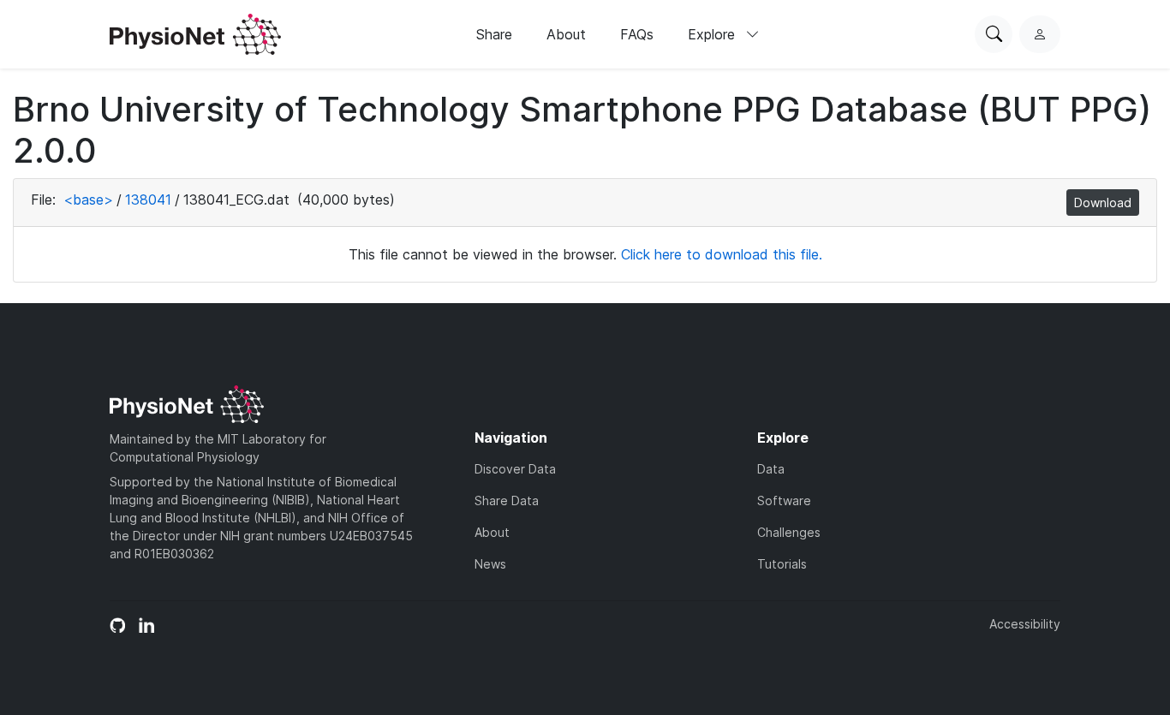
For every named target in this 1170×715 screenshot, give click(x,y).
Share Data (507, 500)
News (490, 564)
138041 (148, 199)
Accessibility (1024, 624)
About (566, 34)
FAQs (637, 34)
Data (771, 469)
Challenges (789, 532)
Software (784, 500)
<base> (88, 199)
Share (494, 34)
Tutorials (782, 564)
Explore (713, 34)
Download (1102, 202)
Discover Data (515, 469)
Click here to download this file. (721, 254)
